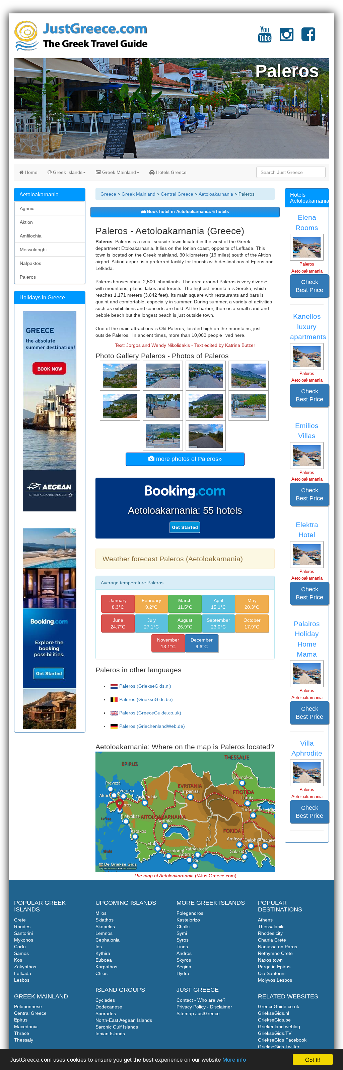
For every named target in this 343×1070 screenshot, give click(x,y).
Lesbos (21, 980)
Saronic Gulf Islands (116, 1027)
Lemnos (104, 933)
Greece (108, 194)
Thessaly (23, 1040)
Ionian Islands (110, 1033)
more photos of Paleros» (188, 459)
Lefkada (22, 973)
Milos (101, 913)
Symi (182, 933)
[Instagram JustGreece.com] (286, 38)
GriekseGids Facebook (282, 1040)
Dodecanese (108, 1006)
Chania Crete (272, 940)
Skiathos (104, 919)
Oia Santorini (271, 973)
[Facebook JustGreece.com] (308, 38)
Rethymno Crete (275, 953)
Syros (183, 940)
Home (30, 172)
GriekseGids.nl (273, 1013)
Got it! (313, 1059)
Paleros (28, 277)
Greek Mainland (118, 172)
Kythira (102, 953)
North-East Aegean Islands (123, 1020)
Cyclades (105, 1000)
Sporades (105, 1013)
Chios (101, 973)
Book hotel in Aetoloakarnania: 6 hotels (187, 211)
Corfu (20, 946)
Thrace (21, 1033)
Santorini (23, 933)
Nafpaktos (30, 263)
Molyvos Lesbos (275, 980)
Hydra (183, 973)
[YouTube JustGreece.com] (265, 38)
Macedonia (26, 1026)
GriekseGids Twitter (278, 1046)
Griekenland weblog (279, 1026)
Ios (98, 946)
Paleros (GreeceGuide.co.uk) (150, 712)
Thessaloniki (271, 926)
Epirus (20, 1020)
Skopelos (105, 926)
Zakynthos (25, 966)
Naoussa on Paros (277, 946)
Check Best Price (309, 286)
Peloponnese (28, 1006)
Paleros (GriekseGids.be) (146, 699)
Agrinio (27, 208)
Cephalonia (107, 940)
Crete (20, 919)
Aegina (184, 966)
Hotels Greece (171, 172)
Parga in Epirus (274, 966)
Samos (21, 953)
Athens (265, 919)
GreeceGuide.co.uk (278, 1006)
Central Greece (177, 194)
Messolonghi (33, 249)
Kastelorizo (188, 919)
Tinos (182, 946)
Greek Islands (67, 172)
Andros (184, 953)
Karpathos (106, 966)
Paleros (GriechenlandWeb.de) (152, 726)
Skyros (184, 960)
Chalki (183, 926)
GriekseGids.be (274, 1020)
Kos (18, 960)
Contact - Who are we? (201, 1000)
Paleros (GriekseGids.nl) (145, 686)
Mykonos (23, 940)
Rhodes (22, 926)
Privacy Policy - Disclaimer (204, 1006)
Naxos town (270, 960)
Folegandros (190, 913)
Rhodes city (270, 933)
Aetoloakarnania (216, 194)
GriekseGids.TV (274, 1033)
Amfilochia (31, 235)
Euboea (103, 960)
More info (234, 1060)
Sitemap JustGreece (198, 1013)
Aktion (26, 222)
